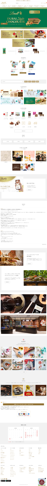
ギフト (29, 81)
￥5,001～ (39, 453)
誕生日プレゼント (30, 452)
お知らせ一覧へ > (44, 244)
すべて (1, 449)
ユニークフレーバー (12, 456)
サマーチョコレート (21, 452)
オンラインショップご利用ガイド (22, 467)
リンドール (33, 81)
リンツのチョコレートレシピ (13, 474)
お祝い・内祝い (30, 453)
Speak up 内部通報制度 (40, 471)
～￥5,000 (39, 452)
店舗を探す (2, 467)
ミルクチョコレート (12, 452)
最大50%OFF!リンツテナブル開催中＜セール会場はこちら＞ (23, 0)
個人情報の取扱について (31, 470)
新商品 (37, 81)
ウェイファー (2, 454)
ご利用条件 (30, 471)
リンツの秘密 (11, 467)
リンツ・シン (2, 459)
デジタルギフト (2, 471)
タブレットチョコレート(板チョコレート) (3, 457)
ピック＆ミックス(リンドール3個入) (2, 452)
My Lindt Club (2, 474)
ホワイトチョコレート (12, 453)
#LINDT (23, 341)
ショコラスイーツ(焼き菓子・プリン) (3, 462)
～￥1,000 (39, 449)
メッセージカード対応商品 (31, 456)
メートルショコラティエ (12, 471)
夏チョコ (26, 81)
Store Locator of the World (41, 470)
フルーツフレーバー (12, 459)
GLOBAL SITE (39, 467)
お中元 (20, 453)
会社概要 (30, 467)
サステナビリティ (12, 470)
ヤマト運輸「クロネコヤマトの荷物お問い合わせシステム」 (8, 223)
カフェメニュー (2, 470)
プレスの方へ (20, 470)
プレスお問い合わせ (21, 471)
